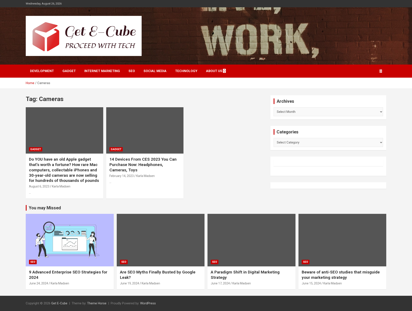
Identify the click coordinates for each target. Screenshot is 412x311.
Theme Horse (96, 303)
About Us (214, 71)
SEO (132, 71)
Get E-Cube (59, 303)
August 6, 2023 (39, 186)
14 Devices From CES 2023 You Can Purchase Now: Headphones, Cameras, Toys (143, 164)
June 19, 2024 (129, 283)
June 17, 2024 (220, 283)
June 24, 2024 (38, 283)
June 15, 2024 (311, 283)
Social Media (155, 71)
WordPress (148, 303)
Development (42, 71)
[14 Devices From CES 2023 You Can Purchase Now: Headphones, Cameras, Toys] (145, 130)
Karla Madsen (61, 186)
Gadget (69, 71)
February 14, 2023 (121, 176)
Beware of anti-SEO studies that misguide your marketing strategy (341, 275)
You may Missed (45, 207)
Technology (186, 71)
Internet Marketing (102, 71)
